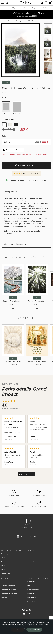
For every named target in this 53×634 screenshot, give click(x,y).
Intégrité (4, 598)
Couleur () (8, 119)
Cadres (3, 562)
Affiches (4, 558)
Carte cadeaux (28, 536)
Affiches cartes (6, 570)
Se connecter (30, 582)
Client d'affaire (31, 598)
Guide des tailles (14, 150)
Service (28, 586)
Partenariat (30, 562)
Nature (4, 92)
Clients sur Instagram (8, 586)
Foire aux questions (32, 590)
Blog (2, 582)
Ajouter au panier (28, 165)
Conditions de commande (9, 590)
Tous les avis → (26, 474)
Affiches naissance (7, 566)
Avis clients (30, 558)
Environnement (31, 566)
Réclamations (30, 601)
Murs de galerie (6, 554)
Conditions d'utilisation (9, 594)
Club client (30, 594)
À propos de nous (32, 554)
